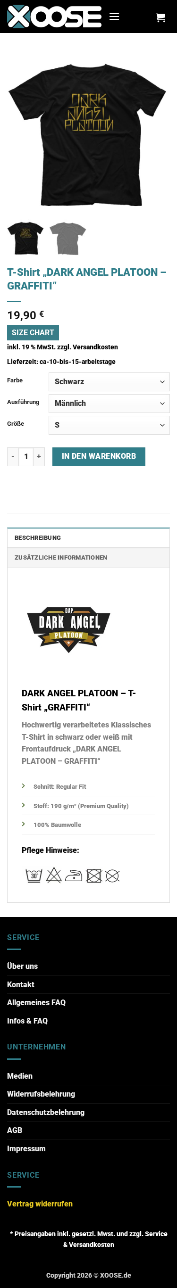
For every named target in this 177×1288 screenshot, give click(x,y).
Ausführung (23, 401)
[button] (114, 16)
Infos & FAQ (27, 1020)
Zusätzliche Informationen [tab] (61, 557)
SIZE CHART (33, 332)
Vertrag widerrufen (40, 1203)
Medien (20, 1076)
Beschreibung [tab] (38, 537)
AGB (14, 1130)
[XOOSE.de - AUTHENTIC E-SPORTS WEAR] (54, 16)
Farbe (15, 380)
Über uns (22, 966)
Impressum (26, 1148)
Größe (15, 423)
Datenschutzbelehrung (45, 1112)
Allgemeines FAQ (36, 1002)
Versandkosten (95, 347)
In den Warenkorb (99, 456)
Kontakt (20, 984)
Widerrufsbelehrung (41, 1094)
